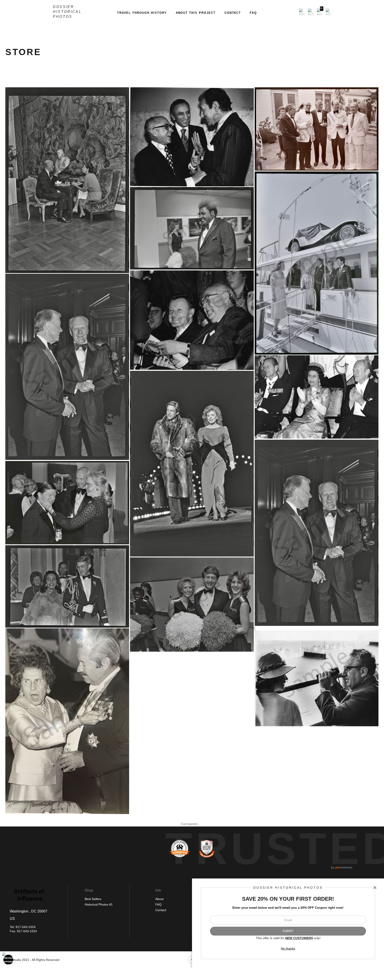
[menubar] (314, 12)
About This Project (196, 12)
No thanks (288, 948)
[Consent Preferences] (8, 959)
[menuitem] (301, 12)
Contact (232, 12)
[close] (375, 887)
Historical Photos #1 (99, 904)
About (159, 899)
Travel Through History (142, 12)
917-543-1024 (26, 926)
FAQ (253, 12)
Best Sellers (93, 899)
